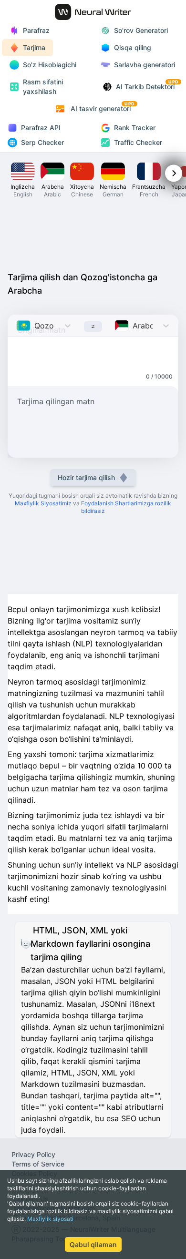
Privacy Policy (33, 1154)
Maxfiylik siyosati (50, 1218)
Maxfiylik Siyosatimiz (43, 503)
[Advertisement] (93, 237)
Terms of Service (37, 1164)
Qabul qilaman (93, 1244)
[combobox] (17, 325)
